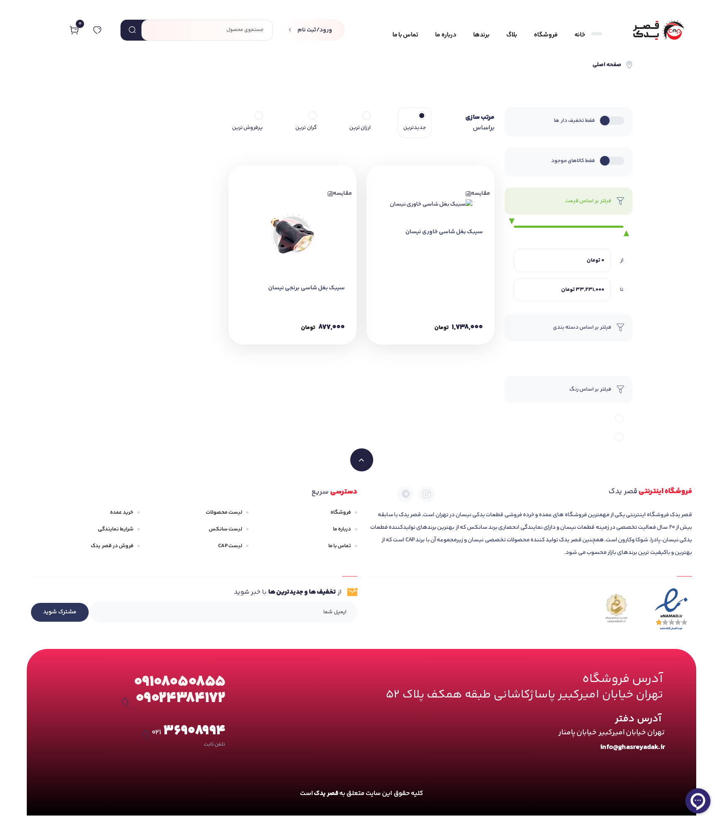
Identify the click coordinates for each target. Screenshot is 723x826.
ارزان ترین (360, 128)
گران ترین (305, 128)
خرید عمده (121, 512)
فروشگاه (341, 512)
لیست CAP (230, 546)
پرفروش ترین (247, 128)
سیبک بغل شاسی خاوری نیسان (444, 232)
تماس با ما (339, 546)
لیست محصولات (224, 512)
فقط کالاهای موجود (573, 161)
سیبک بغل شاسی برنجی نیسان (306, 288)
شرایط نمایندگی (115, 529)
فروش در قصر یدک (112, 546)
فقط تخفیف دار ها (574, 120)
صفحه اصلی (606, 64)
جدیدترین (414, 128)
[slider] (509, 222)
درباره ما (342, 529)
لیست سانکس (225, 529)
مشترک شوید (60, 612)
